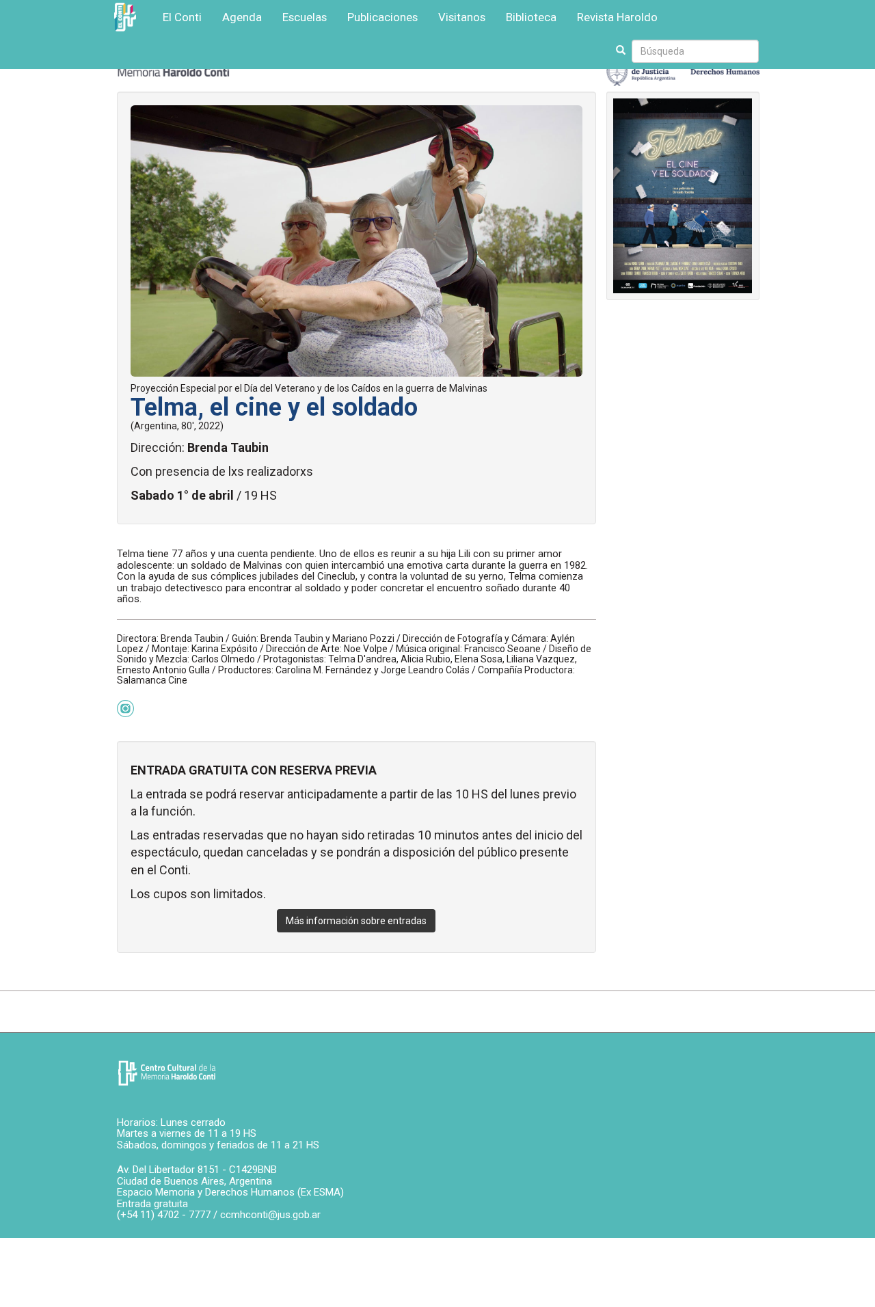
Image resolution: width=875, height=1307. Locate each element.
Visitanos (461, 17)
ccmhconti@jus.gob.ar (270, 1215)
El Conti (182, 17)
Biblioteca (531, 17)
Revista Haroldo (617, 17)
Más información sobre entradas (356, 920)
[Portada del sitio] (167, 1073)
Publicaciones (382, 17)
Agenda (242, 17)
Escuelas (304, 17)
